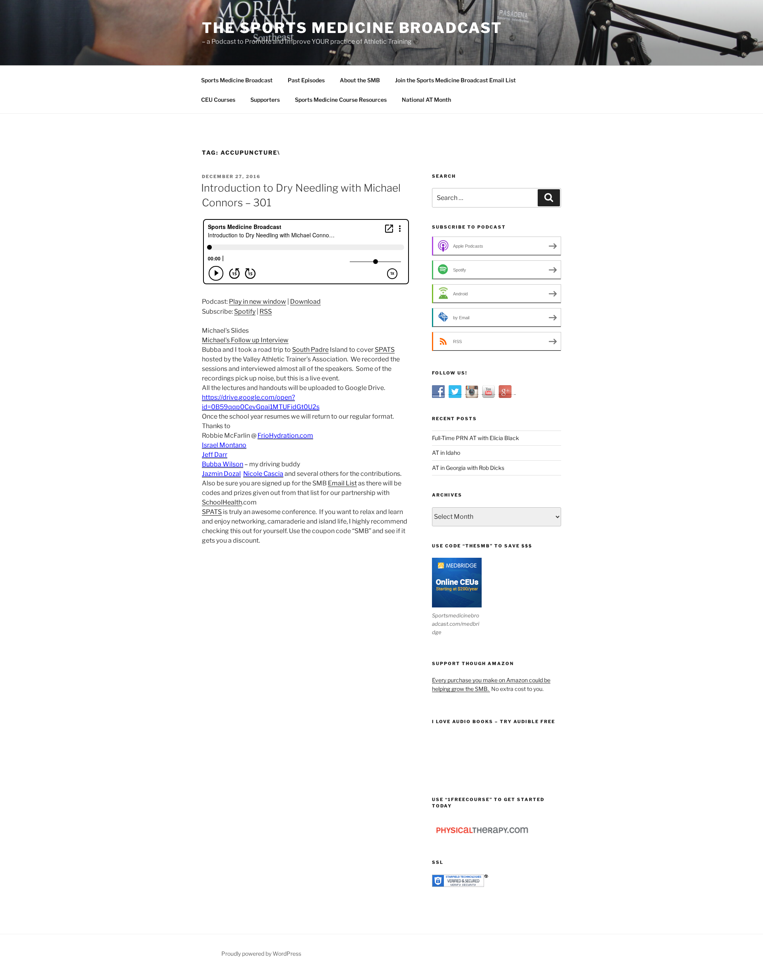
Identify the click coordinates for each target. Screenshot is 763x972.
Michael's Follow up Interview (245, 340)
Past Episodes (306, 80)
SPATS (385, 349)
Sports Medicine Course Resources (341, 99)
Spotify (245, 311)
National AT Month (426, 99)
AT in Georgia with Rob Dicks (468, 467)
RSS (265, 311)
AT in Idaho (446, 452)
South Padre (310, 349)
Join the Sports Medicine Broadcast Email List (455, 80)
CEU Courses (218, 99)
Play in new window (257, 301)
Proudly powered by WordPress (261, 953)
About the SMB (360, 80)
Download (305, 301)
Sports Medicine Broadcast (237, 80)
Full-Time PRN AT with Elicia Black (475, 438)
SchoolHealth (222, 502)
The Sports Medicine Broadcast (352, 28)
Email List (342, 483)
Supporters (265, 99)
